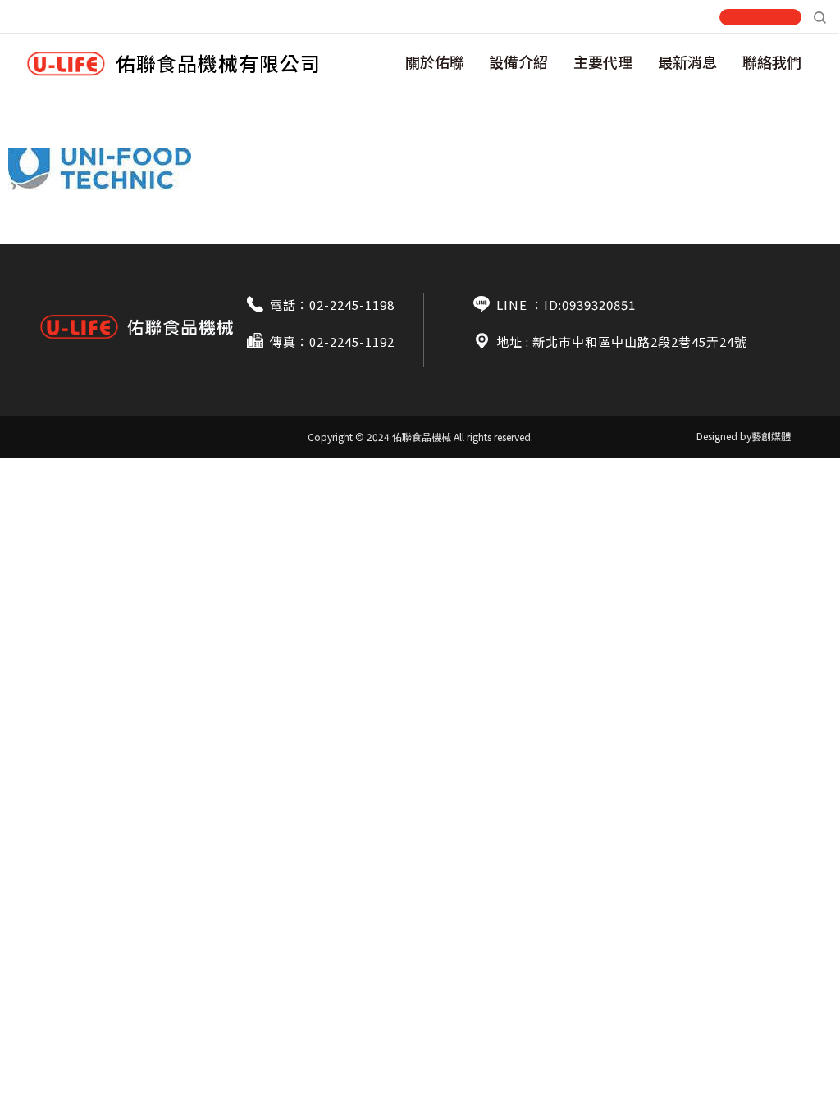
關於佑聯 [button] (434, 61)
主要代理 (602, 61)
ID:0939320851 (590, 304)
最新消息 (687, 61)
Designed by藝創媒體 (743, 436)
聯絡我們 (771, 61)
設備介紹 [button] (518, 61)
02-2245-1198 (352, 304)
